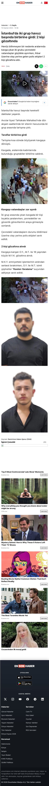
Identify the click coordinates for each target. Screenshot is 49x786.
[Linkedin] (42, 699)
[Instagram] (12, 699)
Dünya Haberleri (7, 726)
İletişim (3, 751)
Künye (3, 748)
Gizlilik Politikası (7, 762)
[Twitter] (5, 699)
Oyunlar (29, 719)
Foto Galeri (30, 715)
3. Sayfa (13, 25)
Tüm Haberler (6, 730)
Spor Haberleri (6, 715)
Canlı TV (29, 712)
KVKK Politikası (6, 759)
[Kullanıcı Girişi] (42, 3)
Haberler (4, 25)
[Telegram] (35, 699)
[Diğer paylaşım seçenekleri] (46, 66)
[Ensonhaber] (24, 3)
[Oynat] (24, 83)
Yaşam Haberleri (7, 723)
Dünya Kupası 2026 (8, 734)
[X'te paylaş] (37, 66)
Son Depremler (31, 726)
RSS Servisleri (31, 730)
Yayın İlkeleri (6, 755)
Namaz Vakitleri (31, 723)
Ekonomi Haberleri (8, 719)
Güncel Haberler (7, 712)
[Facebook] (27, 699)
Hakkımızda (5, 744)
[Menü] (2, 3)
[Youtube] (20, 699)
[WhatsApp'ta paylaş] (41, 66)
